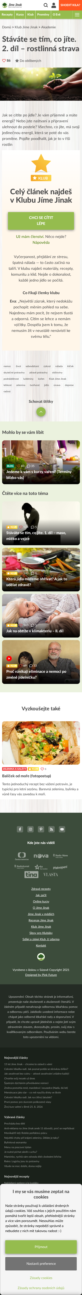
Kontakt (41, 945)
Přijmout (41, 1247)
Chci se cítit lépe (41, 221)
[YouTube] (62, 829)
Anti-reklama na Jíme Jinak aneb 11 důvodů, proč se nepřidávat (39, 1128)
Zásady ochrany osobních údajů (41, 1288)
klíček (70, 366)
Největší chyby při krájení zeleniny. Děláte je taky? (31, 1138)
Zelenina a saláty (14, 769)
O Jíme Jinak (41, 907)
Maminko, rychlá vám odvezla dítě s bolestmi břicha (32, 1156)
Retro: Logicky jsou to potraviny (21, 1161)
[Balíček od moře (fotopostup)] (41, 743)
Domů (6, 27)
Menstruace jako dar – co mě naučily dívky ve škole (32, 1092)
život (18, 366)
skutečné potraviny (14, 372)
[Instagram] (30, 829)
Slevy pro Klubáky (41, 933)
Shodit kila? (70, 5)
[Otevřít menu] (77, 14)
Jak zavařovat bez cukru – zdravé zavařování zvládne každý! (36, 1073)
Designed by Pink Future (41, 975)
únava (57, 385)
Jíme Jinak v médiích (41, 914)
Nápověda (41, 243)
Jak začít (41, 895)
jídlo (46, 385)
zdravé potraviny (38, 372)
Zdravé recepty (41, 889)
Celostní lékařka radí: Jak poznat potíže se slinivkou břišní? (36, 1069)
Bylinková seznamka (15, 1142)
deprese (69, 385)
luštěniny (28, 379)
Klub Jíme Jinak (26, 27)
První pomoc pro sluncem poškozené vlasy (27, 1102)
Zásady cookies (41, 1278)
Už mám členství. (30, 237)
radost (7, 391)
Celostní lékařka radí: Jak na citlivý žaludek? (28, 1097)
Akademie (48, 27)
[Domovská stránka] (12, 5)
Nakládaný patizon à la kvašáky (21, 1183)
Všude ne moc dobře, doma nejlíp (22, 1166)
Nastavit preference (41, 1263)
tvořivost (35, 385)
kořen (41, 379)
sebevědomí (32, 366)
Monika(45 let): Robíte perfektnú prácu (25, 1133)
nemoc (7, 366)
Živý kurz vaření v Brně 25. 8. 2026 (23, 1107)
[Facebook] (20, 829)
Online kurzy (41, 901)
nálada (59, 366)
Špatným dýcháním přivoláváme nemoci (26, 1083)
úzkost (47, 366)
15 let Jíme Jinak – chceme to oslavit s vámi (28, 1064)
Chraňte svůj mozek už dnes (19, 1078)
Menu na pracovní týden (17, 1147)
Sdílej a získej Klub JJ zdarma (41, 939)
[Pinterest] (41, 829)
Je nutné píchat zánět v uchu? (20, 1152)
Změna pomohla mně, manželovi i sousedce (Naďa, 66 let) (36, 1088)
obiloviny (57, 372)
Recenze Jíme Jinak (41, 920)
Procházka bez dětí (14, 1123)
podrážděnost (11, 379)
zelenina (20, 385)
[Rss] (51, 829)
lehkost (8, 385)
